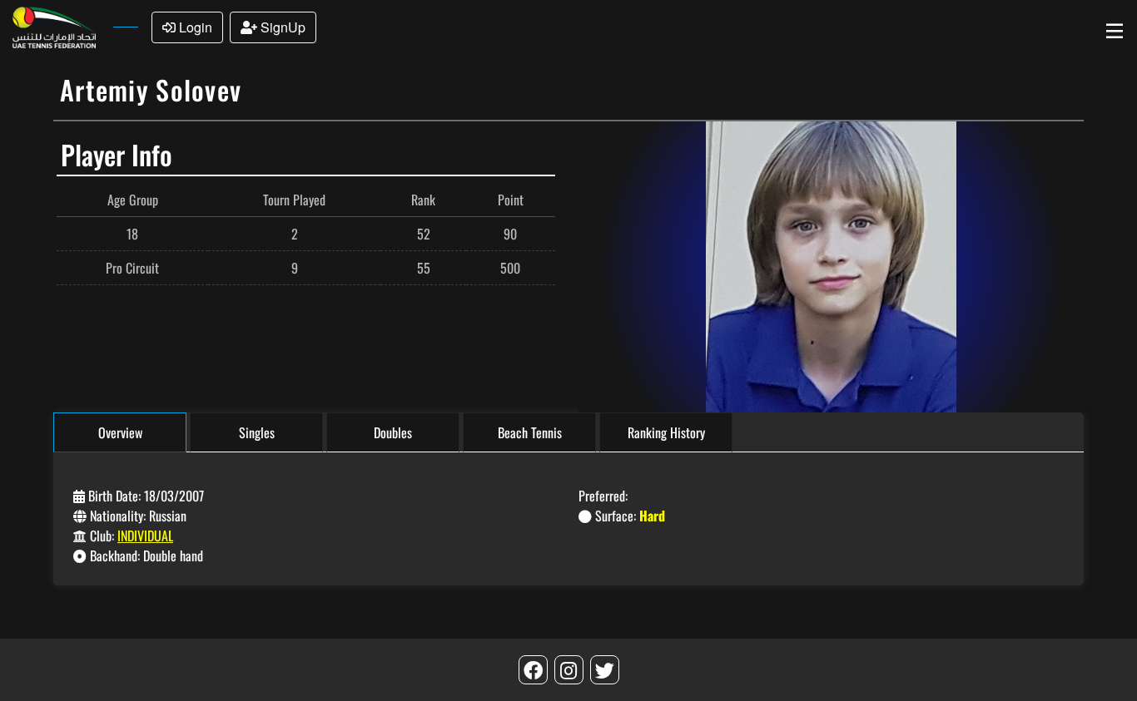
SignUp (281, 27)
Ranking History (666, 432)
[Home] (53, 25)
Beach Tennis (530, 432)
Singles (257, 432)
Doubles (393, 432)
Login (194, 27)
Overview (120, 432)
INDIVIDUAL (145, 535)
